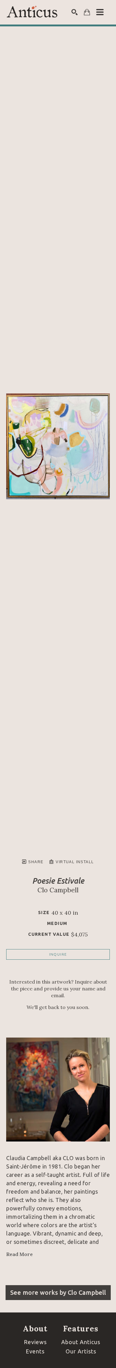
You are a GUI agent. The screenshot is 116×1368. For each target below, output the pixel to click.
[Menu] (100, 12)
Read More (19, 1254)
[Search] (74, 12)
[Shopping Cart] (87, 12)
